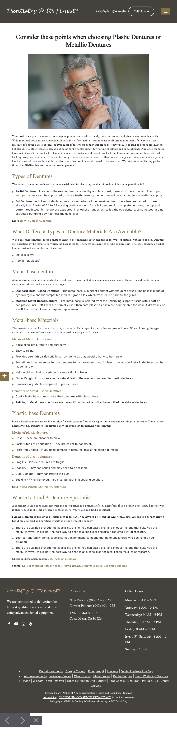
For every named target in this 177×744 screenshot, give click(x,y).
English (102, 11)
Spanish (118, 11)
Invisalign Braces (60, 676)
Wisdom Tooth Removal (48, 681)
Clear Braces (82, 676)
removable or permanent (87, 157)
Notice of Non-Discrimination (79, 693)
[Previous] (7, 720)
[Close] (36, 720)
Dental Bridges (122, 676)
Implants (112, 671)
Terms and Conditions (109, 693)
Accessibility (50, 697)
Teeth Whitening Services (151, 676)
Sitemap (127, 693)
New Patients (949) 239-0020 (90, 600)
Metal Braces (101, 676)
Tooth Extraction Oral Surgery (86, 681)
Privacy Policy (53, 693)
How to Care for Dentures (35, 220)
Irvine (26, 681)
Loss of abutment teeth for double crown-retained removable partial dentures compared (74, 565)
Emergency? (96, 671)
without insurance (66, 559)
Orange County (75, 671)
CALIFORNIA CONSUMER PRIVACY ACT (85, 697)
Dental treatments (51, 671)
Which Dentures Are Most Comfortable (43, 486)
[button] (4, 376)
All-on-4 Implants (35, 676)
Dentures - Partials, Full (142, 681)
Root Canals (117, 681)
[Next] (22, 720)
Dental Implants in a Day (137, 671)
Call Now (140, 11)
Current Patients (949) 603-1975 (92, 605)
